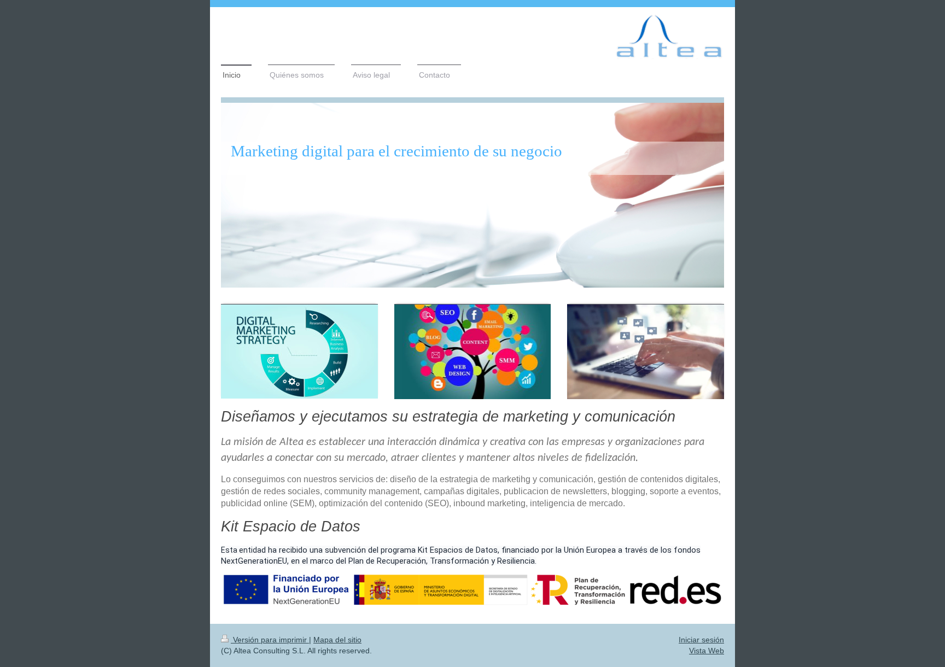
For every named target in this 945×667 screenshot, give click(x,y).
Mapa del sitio (337, 639)
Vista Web (706, 650)
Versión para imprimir (270, 639)
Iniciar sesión (701, 639)
